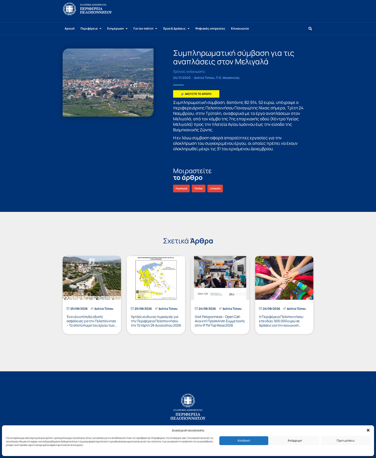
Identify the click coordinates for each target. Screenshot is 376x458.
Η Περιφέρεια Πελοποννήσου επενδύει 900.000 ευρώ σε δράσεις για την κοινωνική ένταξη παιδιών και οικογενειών (283, 323)
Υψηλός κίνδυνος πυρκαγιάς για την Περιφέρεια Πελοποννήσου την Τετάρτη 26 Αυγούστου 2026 (156, 321)
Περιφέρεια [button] (89, 28)
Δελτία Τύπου (204, 78)
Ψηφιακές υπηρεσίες (210, 28)
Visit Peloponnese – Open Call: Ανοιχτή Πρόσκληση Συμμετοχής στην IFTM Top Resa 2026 (220, 321)
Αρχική (70, 28)
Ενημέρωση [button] (115, 28)
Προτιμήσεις (346, 440)
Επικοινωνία (240, 28)
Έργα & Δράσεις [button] (174, 28)
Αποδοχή (244, 440)
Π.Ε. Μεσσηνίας (228, 78)
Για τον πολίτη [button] (143, 28)
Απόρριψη (295, 440)
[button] (368, 430)
